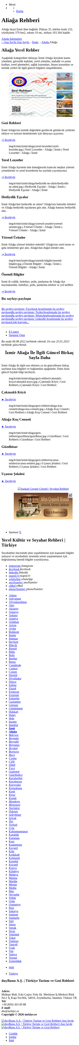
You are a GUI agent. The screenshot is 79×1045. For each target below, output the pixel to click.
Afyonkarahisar (18, 602)
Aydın (12, 628)
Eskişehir (14, 698)
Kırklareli (14, 858)
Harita (19, 11)
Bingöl (13, 648)
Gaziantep (15, 701)
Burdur (13, 658)
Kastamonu (15, 844)
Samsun (13, 914)
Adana (13, 595)
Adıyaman (15, 598)
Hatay (12, 715)
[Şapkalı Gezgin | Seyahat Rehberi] (43, 488)
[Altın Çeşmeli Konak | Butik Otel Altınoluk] (43, 518)
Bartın (12, 635)
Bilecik (13, 645)
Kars (11, 841)
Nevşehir (14, 894)
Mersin (13, 884)
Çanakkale (15, 665)
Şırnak (12, 927)
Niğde (12, 897)
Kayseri (13, 848)
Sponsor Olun (17, 335)
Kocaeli (13, 864)
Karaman (14, 838)
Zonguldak (15, 961)
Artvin (12, 625)
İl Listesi (14, 331)
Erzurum (14, 695)
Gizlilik (13, 1033)
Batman (13, 638)
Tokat (12, 937)
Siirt (11, 921)
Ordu (12, 901)
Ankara (13, 615)
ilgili (11, 967)
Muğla (12, 887)
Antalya (13, 618)
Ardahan (14, 622)
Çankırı (13, 668)
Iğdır (11, 718)
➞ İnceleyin (8, 139)
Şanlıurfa (14, 917)
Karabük (14, 834)
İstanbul (13, 725)
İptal (11, 1040)
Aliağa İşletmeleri (11, 38)
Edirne (13, 685)
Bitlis (12, 651)
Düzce (12, 681)
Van (11, 951)
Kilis (11, 851)
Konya (13, 868)
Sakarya (13, 911)
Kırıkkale (14, 854)
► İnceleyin (8, 399)
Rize (11, 907)
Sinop (12, 924)
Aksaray (14, 608)
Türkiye (13, 973)
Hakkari (13, 711)
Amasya (13, 612)
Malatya (13, 874)
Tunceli (13, 944)
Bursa (12, 661)
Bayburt (13, 641)
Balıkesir (14, 632)
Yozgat (13, 957)
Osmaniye (15, 904)
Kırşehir (13, 861)
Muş (11, 891)
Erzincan (14, 691)
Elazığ (12, 688)
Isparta (13, 721)
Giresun (13, 705)
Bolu (12, 655)
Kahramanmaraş (18, 831)
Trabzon (13, 941)
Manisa (13, 878)
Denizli (13, 675)
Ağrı (11, 605)
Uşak (12, 947)
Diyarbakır (15, 678)
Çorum (13, 671)
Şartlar (12, 1037)
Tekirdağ (14, 934)
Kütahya (14, 871)
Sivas (12, 931)
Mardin (13, 881)
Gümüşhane (16, 708)
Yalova (13, 954)
